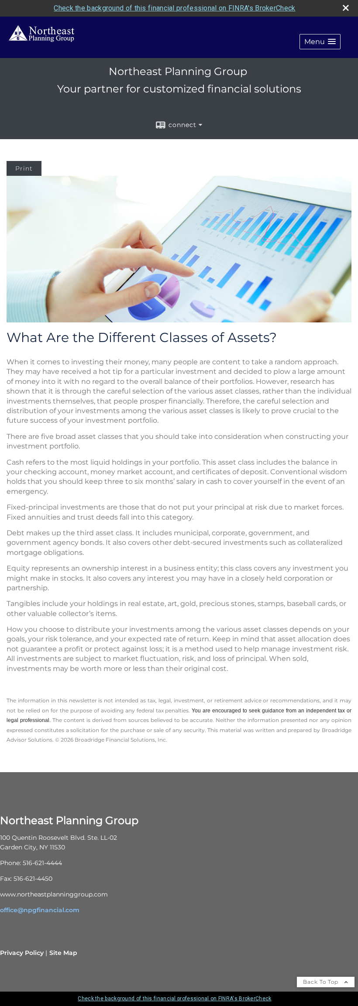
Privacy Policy (22, 953)
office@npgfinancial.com (39, 910)
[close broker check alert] (345, 7)
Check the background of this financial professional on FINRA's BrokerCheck (174, 8)
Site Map (63, 953)
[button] (320, 41)
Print (24, 168)
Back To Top (321, 982)
